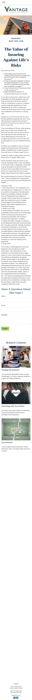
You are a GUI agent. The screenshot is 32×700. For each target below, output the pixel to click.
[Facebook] (14, 698)
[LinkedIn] (17, 698)
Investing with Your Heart (13, 406)
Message (4, 315)
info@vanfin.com (16, 695)
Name (3, 296)
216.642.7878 (18, 686)
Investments (7, 442)
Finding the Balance (10, 370)
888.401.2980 (18, 688)
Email (3, 305)
